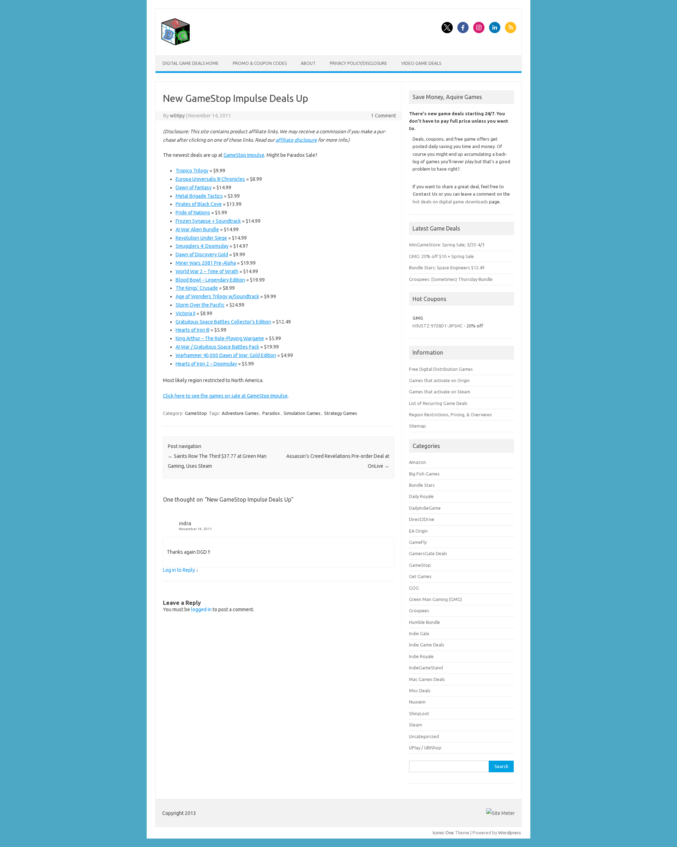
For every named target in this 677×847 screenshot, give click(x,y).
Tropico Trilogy (192, 170)
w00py (177, 115)
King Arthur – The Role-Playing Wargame (220, 338)
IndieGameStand (426, 667)
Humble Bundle (424, 622)
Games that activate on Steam (439, 391)
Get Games (420, 576)
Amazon (417, 462)
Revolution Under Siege (201, 238)
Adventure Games (240, 413)
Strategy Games (340, 413)
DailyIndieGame (425, 507)
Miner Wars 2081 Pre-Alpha (206, 263)
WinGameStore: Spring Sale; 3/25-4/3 (446, 244)
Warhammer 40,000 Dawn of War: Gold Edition (226, 355)
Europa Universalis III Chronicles (210, 179)
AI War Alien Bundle (197, 229)
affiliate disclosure (296, 140)
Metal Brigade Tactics (199, 196)
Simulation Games (302, 413)
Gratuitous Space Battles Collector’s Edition (223, 322)
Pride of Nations (193, 212)
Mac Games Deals (427, 679)
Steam (415, 724)
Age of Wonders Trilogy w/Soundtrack (217, 296)
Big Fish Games (424, 473)
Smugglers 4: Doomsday (202, 246)
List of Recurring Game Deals (438, 403)
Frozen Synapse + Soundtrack (208, 221)
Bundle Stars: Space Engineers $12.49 (446, 267)
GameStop (196, 413)
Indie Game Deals (426, 644)
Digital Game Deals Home (191, 63)
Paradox (271, 413)
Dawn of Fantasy (194, 187)
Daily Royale (421, 496)
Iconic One (443, 832)
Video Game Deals (421, 63)
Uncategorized (424, 736)
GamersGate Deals (428, 553)
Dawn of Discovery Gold (202, 254)
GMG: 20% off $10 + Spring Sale (441, 256)
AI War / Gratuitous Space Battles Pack (217, 347)
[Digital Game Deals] (175, 43)
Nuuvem (417, 701)
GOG (414, 587)
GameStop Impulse (244, 155)
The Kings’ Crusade (197, 288)
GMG (418, 317)
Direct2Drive (421, 519)
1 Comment (383, 115)
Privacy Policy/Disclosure (358, 63)
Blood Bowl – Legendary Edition (210, 280)
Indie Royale (421, 656)
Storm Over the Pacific (200, 305)
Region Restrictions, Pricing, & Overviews (450, 414)
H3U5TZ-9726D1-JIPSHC (438, 325)
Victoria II (185, 313)
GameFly (418, 542)
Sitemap (417, 425)
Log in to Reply (179, 570)
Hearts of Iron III (192, 330)
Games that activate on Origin (439, 380)
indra (185, 523)
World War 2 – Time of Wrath (207, 271)
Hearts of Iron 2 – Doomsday (206, 364)
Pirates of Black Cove (199, 204)
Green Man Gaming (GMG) (435, 599)
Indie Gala (419, 633)
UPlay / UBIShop (425, 747)
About (308, 63)
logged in (201, 609)
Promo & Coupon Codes (260, 63)
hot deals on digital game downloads (450, 201)
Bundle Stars (422, 485)
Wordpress (509, 832)
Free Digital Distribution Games (441, 369)
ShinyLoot (419, 713)
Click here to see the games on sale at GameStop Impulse (225, 396)
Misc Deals (420, 690)
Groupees (419, 610)
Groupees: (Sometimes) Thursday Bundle (451, 279)
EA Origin (418, 530)
